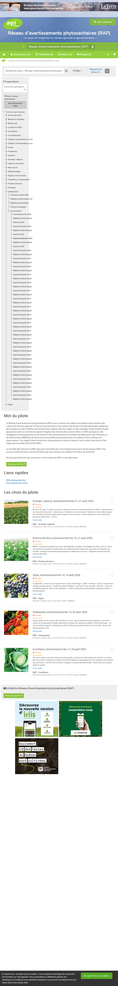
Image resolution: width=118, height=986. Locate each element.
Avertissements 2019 (22, 274)
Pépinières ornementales (19, 179)
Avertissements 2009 (22, 355)
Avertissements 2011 (22, 339)
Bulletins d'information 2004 (25, 399)
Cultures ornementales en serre (21, 143)
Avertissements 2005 (22, 387)
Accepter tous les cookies (96, 976)
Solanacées (13, 192)
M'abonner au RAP (15, 464)
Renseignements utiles (17, 483)
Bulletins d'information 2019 (25, 278)
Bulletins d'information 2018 (25, 286)
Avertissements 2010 (22, 347)
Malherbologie (14, 171)
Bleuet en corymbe (16, 119)
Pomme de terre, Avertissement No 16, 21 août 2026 (62, 538)
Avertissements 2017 (22, 291)
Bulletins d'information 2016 (25, 303)
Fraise (10, 147)
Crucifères (12, 131)
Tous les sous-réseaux (15, 112)
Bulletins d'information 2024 (25, 230)
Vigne (10, 404)
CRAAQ (50, 977)
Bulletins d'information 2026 (22, 199)
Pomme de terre (15, 183)
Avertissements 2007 (22, 371)
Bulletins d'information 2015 (25, 311)
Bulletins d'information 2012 (25, 335)
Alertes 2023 (18, 234)
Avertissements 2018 (22, 282)
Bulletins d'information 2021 (25, 262)
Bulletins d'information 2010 (25, 351)
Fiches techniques (18, 207)
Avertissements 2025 (22, 214)
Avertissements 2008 (22, 363)
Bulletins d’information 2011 (25, 343)
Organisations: (12, 81)
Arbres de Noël (14, 115)
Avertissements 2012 (22, 331)
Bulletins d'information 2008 (25, 367)
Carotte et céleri (15, 127)
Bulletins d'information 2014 (25, 319)
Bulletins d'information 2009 (25, 359)
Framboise (12, 151)
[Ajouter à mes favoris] (112, 501)
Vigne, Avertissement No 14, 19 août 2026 (56, 575)
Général (11, 155)
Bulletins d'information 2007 (25, 375)
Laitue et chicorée (16, 163)
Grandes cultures (15, 159)
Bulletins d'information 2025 (25, 218)
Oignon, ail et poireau (17, 175)
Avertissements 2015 (22, 307)
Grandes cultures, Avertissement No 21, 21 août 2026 (63, 501)
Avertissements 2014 (22, 315)
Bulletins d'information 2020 (25, 270)
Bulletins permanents (19, 203)
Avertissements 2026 (19, 195)
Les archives (16, 211)
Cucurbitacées (14, 135)
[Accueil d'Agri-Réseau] (13, 24)
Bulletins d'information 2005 (25, 391)
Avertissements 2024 (22, 226)
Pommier (12, 187)
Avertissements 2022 (22, 250)
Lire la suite (37, 520)
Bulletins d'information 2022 (25, 254)
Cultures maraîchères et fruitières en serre (26, 139)
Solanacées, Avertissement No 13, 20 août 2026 (60, 612)
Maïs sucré (13, 167)
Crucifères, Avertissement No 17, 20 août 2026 (59, 649)
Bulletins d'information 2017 (25, 295)
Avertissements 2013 (22, 323)
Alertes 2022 (18, 246)
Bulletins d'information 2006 (25, 383)
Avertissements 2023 (23, 238)
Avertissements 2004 (22, 395)
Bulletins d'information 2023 (25, 242)
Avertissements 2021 (22, 258)
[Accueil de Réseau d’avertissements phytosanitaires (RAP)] (4, 54)
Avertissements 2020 (22, 266)
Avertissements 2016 (22, 299)
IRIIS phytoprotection (16, 480)
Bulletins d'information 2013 (25, 327)
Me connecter (104, 22)
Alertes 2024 (18, 222)
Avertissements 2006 (22, 379)
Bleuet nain (12, 123)
